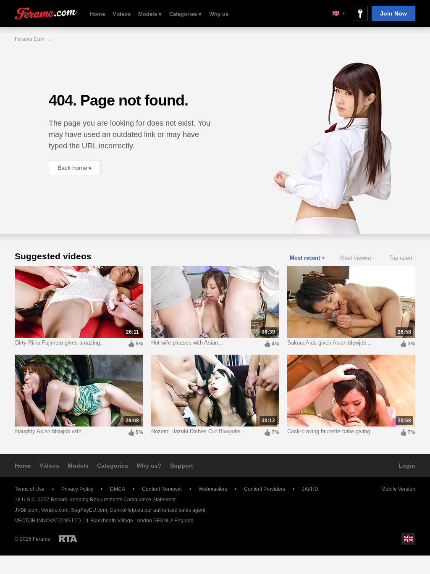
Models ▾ (150, 14)
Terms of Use (30, 489)
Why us (218, 14)
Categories (112, 465)
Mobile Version (398, 489)
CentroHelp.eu (126, 510)
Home (97, 14)
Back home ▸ (75, 167)
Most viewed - (357, 258)
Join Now (393, 13)
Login (407, 465)
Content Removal (162, 489)
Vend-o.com (54, 510)
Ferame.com (46, 13)
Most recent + (307, 258)
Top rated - (402, 258)
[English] (339, 13)
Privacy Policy (77, 489)
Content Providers (264, 489)
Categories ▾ (185, 14)
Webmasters (213, 489)
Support (181, 465)
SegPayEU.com (89, 510)
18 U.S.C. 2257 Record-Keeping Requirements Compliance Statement (95, 500)
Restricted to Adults (68, 538)
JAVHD (310, 489)
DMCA (117, 489)
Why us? (149, 465)
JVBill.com (27, 510)
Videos (122, 14)
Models (78, 465)
